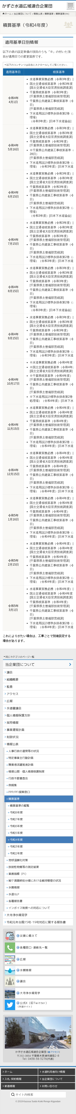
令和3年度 (16, 846)
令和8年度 (16, 812)
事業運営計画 (15, 730)
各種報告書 (15, 901)
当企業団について (20, 664)
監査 (10, 687)
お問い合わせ (49, 1086)
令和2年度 (16, 853)
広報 (10, 701)
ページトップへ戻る (70, 1111)
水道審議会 (14, 708)
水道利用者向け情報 (53, 1071)
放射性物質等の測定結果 (23, 867)
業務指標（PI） (18, 874)
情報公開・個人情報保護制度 (26, 771)
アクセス (12, 694)
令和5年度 (16, 833)
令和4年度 (16, 840)
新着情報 (10, 1086)
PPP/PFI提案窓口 (19, 792)
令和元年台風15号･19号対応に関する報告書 (36, 922)
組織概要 (12, 679)
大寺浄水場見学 (17, 915)
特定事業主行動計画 (20, 758)
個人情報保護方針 (18, 715)
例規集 (12, 785)
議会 (10, 672)
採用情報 (12, 723)
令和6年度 (16, 826)
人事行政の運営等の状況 (23, 751)
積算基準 (14, 799)
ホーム (8, 1071)
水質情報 (14, 887)
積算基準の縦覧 (19, 806)
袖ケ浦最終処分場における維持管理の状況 (34, 881)
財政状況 (12, 737)
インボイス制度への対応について (29, 908)
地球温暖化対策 (18, 860)
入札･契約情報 (13, 1079)
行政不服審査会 (18, 778)
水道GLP (13, 894)
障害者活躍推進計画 (20, 765)
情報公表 (12, 744)
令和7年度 (16, 819)
